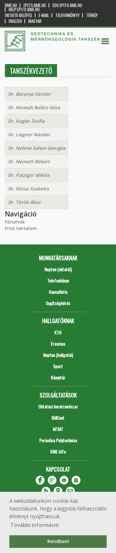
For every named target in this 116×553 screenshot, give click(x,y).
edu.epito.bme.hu (67, 5)
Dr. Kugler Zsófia (26, 121)
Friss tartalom (21, 228)
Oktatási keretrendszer (58, 406)
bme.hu (11, 5)
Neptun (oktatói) (58, 269)
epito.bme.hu (35, 5)
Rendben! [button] (58, 541)
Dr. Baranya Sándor (29, 94)
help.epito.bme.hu (24, 9)
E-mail (44, 15)
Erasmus (58, 343)
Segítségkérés (58, 303)
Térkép (92, 15)
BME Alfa (58, 451)
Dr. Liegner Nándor (29, 134)
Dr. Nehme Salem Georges (36, 148)
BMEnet (58, 417)
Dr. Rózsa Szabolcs (28, 189)
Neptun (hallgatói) (58, 354)
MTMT (58, 428)
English (15, 21)
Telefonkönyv (67, 15)
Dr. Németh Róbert (29, 161)
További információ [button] (34, 525)
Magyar (35, 21)
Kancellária (58, 291)
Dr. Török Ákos (24, 202)
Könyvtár (58, 377)
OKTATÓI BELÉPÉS (18, 15)
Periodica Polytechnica (58, 440)
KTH (58, 332)
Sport (58, 366)
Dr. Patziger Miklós (29, 175)
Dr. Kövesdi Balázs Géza (34, 107)
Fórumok (15, 222)
